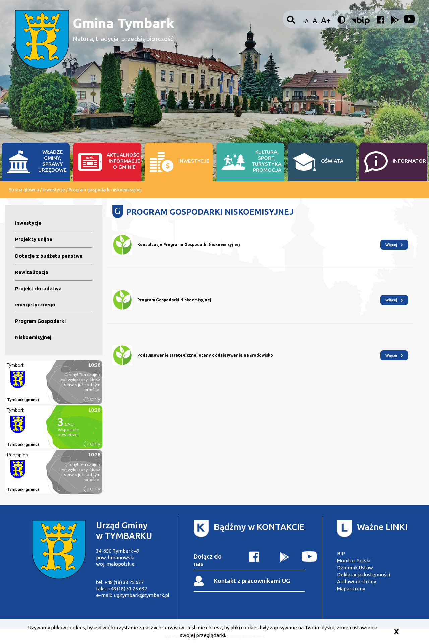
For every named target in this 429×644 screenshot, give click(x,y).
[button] (360, 21)
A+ (326, 20)
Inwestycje (54, 189)
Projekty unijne (33, 239)
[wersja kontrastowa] (342, 20)
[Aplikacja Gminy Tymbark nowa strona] (284, 558)
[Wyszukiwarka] (292, 20)
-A (306, 21)
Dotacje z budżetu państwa (49, 256)
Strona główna (24, 189)
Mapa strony (351, 588)
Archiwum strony (356, 581)
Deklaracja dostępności (363, 574)
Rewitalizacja (31, 272)
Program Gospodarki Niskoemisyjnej (40, 329)
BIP (341, 553)
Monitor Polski (353, 560)
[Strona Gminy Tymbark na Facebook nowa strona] (379, 22)
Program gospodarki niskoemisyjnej (105, 189)
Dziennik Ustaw (355, 567)
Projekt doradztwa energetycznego (38, 296)
